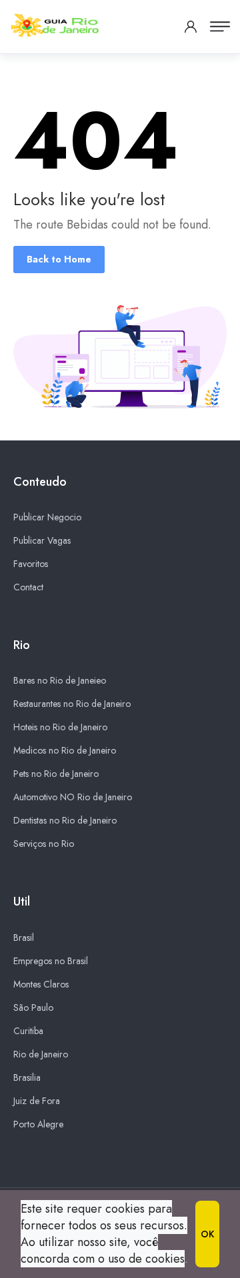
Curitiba (28, 1030)
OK (207, 1234)
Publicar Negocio (47, 517)
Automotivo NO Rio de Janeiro (72, 797)
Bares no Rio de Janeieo (59, 680)
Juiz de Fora (36, 1100)
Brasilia (27, 1077)
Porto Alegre (38, 1124)
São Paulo (33, 1007)
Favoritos (30, 563)
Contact (28, 587)
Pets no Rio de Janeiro (56, 773)
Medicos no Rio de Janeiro (64, 750)
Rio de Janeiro (40, 1054)
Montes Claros (41, 984)
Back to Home (59, 259)
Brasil (23, 937)
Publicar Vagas (42, 540)
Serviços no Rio (43, 843)
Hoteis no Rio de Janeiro (60, 727)
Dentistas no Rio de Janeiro (65, 820)
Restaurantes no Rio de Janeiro (72, 703)
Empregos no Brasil (50, 960)
